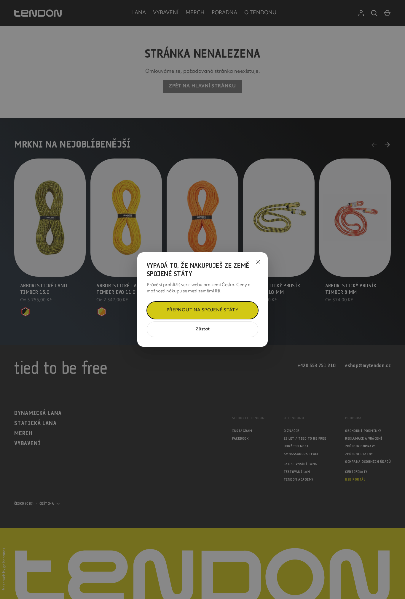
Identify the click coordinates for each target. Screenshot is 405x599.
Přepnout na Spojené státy (203, 310)
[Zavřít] (258, 262)
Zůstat (203, 329)
